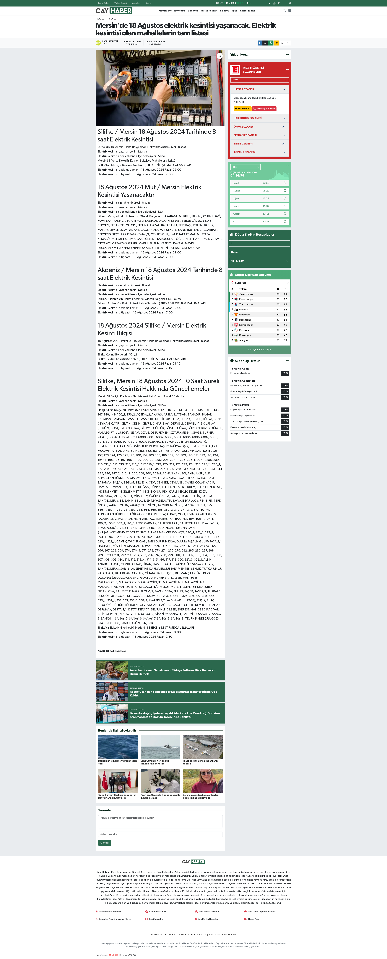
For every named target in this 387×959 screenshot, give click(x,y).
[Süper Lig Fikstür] (287, 361)
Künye (148, 3)
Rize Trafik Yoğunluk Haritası (261, 911)
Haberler (100, 19)
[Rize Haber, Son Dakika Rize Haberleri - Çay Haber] (114, 10)
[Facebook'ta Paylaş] (260, 43)
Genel (112, 19)
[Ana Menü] (289, 11)
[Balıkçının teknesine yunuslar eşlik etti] (118, 747)
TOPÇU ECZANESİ (244, 152)
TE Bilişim (114, 955)
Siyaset (224, 10)
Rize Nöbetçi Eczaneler (110, 911)
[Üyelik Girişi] (288, 3)
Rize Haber (165, 10)
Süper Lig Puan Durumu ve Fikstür (115, 919)
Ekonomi (179, 10)
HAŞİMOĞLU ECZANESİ (248, 118)
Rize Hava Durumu (158, 911)
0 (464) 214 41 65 (266, 109)
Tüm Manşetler (156, 919)
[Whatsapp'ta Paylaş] (270, 43)
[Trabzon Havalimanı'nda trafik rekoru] (203, 747)
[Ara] (284, 11)
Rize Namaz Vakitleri (209, 911)
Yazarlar (136, 3)
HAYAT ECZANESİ (244, 89)
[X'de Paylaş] (265, 43)
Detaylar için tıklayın (259, 349)
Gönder (104, 843)
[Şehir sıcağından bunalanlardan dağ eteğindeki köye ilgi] (203, 781)
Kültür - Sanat (208, 10)
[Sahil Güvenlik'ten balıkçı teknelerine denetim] (160, 747)
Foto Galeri (103, 3)
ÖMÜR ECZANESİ (244, 126)
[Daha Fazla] (276, 43)
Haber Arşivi (254, 919)
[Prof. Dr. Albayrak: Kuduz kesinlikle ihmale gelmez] (160, 781)
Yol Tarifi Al (244, 109)
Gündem (192, 10)
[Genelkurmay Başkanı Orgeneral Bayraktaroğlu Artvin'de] (118, 781)
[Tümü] (287, 54)
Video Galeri (120, 3)
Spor (234, 10)
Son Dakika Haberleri (208, 919)
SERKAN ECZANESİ (245, 135)
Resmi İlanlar (247, 10)
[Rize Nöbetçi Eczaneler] (287, 70)
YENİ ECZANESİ (243, 143)
